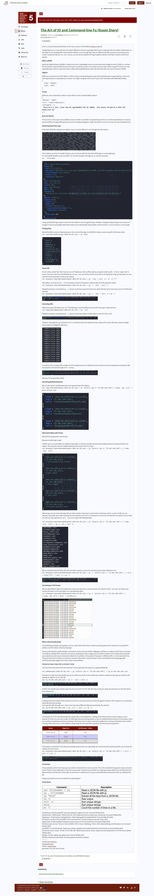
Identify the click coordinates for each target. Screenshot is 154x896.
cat (74, 856)
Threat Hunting (58, 856)
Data (22, 44)
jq (75, 856)
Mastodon (26, 68)
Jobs (22, 40)
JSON (78, 856)
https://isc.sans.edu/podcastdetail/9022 (88, 20)
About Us (24, 57)
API (33, 888)
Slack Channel (25, 64)
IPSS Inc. (54, 842)
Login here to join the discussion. (51, 874)
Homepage (24, 27)
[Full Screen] (119, 36)
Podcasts (24, 35)
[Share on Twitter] (130, 36)
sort (65, 856)
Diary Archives (46, 881)
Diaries (23, 31)
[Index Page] (5, 2)
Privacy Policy (42, 890)
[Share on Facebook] (124, 36)
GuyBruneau (52, 846)
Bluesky (27, 72)
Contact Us (24, 52)
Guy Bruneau (46, 37)
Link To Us (20, 890)
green (133, 8)
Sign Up (148, 3)
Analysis (86, 856)
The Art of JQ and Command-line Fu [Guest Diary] (79, 30)
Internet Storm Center (19, 3)
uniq (51, 856)
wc (49, 856)
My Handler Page (48, 844)
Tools (22, 48)
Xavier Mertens (117, 8)
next (41, 14)
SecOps (69, 856)
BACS (93, 47)
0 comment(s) (46, 41)
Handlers (34, 890)
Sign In (140, 3)
